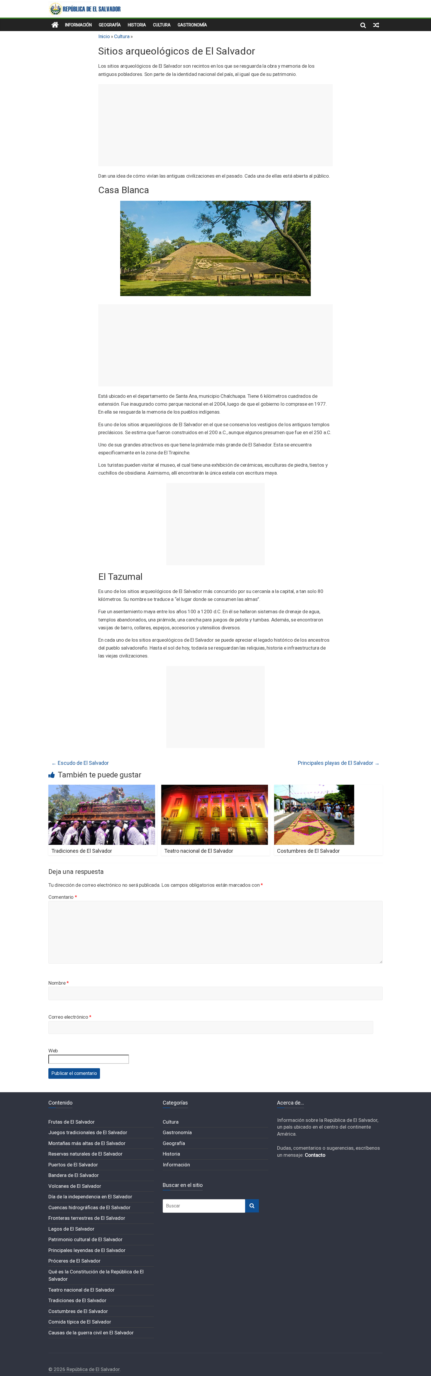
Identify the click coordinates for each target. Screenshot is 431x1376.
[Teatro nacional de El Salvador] (214, 788)
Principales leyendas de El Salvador (86, 1250)
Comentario (62, 897)
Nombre (58, 983)
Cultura (162, 25)
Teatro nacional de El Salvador (198, 851)
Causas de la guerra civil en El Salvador (91, 1333)
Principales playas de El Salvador (339, 763)
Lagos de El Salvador (71, 1229)
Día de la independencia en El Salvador (90, 1197)
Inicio (104, 36)
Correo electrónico (69, 1017)
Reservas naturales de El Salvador (85, 1154)
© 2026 (57, 1369)
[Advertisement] (215, 125)
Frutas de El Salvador (71, 1122)
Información (78, 25)
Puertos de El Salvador (73, 1165)
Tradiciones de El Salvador (81, 851)
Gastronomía (192, 25)
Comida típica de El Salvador (79, 1322)
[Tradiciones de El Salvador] (101, 788)
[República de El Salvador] (55, 25)
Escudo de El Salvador (80, 763)
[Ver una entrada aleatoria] (376, 25)
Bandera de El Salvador (73, 1175)
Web (53, 1051)
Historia (137, 25)
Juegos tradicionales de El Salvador (87, 1132)
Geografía (110, 25)
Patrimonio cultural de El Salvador (85, 1239)
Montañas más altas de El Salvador (86, 1143)
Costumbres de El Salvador (308, 851)
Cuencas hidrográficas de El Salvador (89, 1207)
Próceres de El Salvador (74, 1261)
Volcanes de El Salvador (74, 1186)
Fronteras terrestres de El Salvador (86, 1218)
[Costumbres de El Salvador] (314, 788)
